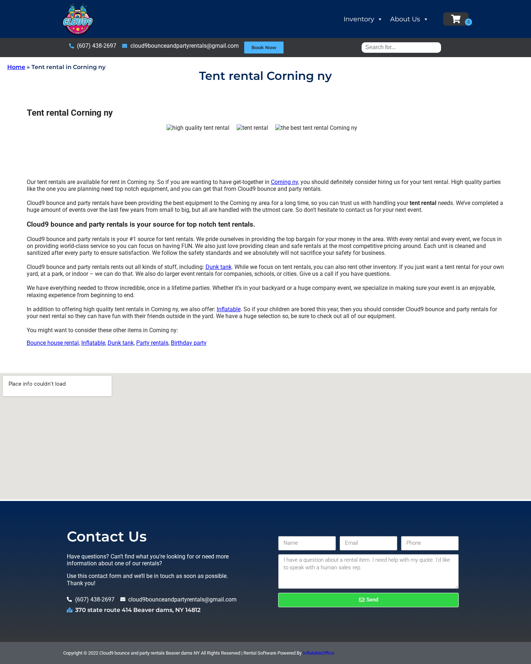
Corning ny (284, 182)
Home (16, 67)
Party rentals (152, 342)
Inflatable (229, 309)
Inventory (359, 19)
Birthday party (189, 342)
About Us (405, 19)
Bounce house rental (53, 342)
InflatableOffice (318, 653)
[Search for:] (401, 47)
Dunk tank (219, 267)
